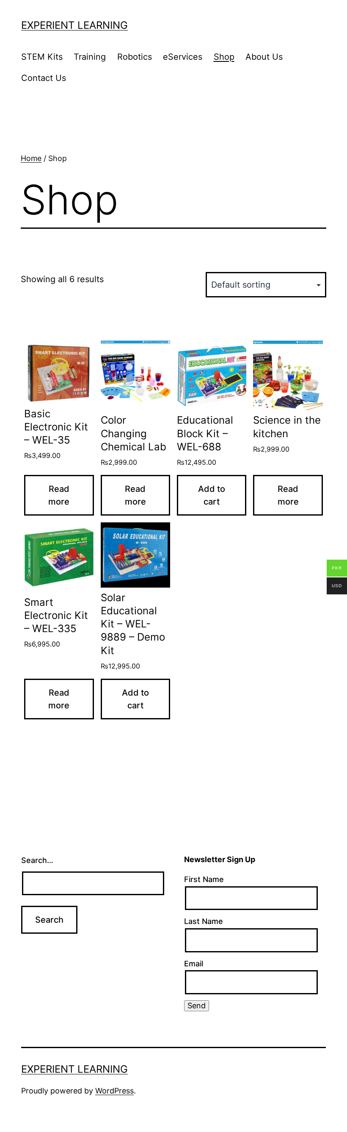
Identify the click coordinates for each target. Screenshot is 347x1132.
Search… (37, 860)
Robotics (134, 57)
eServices (182, 57)
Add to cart (211, 495)
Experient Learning (74, 25)
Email (193, 963)
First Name (204, 879)
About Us (264, 57)
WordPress (114, 1090)
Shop (224, 57)
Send (196, 1005)
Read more (58, 495)
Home (31, 158)
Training (90, 57)
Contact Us (43, 78)
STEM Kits (42, 57)
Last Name (203, 921)
